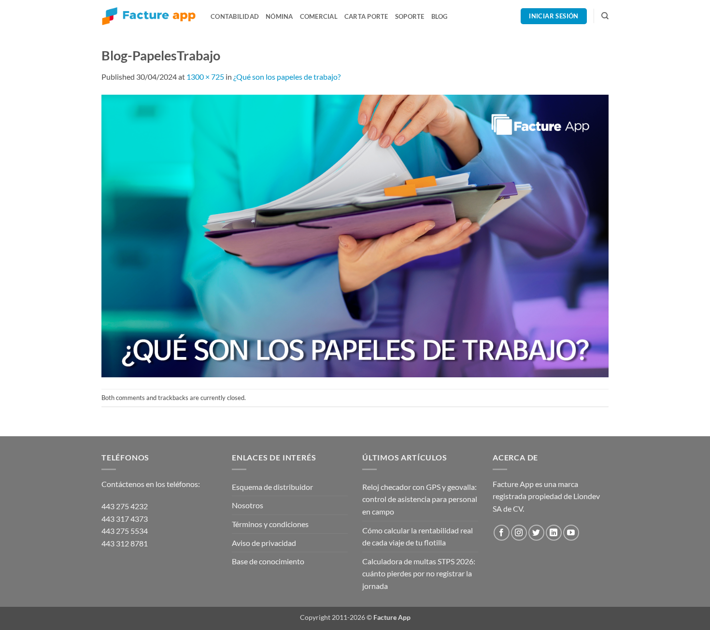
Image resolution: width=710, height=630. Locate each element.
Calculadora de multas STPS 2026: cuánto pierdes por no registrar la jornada (418, 573)
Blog (439, 16)
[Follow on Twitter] (536, 533)
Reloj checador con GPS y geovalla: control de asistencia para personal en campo (419, 499)
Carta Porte (366, 16)
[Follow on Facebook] (502, 533)
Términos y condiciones (270, 524)
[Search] (605, 16)
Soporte (410, 16)
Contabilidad (235, 16)
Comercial (319, 16)
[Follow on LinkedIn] (554, 533)
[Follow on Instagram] (519, 533)
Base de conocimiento (268, 561)
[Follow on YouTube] (571, 533)
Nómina (279, 16)
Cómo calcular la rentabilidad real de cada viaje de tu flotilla (417, 536)
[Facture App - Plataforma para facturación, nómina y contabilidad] (148, 16)
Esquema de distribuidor (272, 486)
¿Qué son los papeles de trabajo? (287, 76)
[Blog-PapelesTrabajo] (355, 234)
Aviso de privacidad (264, 542)
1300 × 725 (205, 76)
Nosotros (247, 505)
